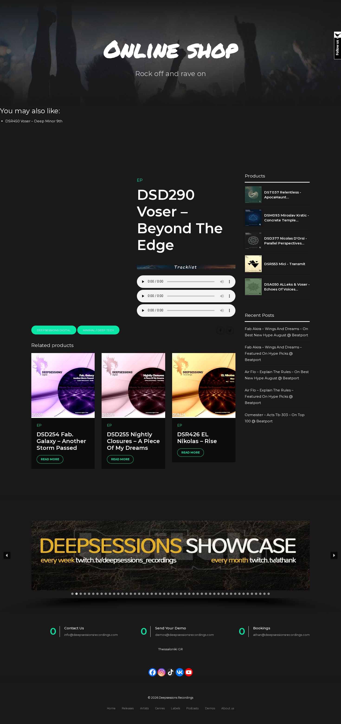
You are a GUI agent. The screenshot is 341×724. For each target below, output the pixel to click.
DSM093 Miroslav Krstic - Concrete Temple (286, 217)
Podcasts (192, 708)
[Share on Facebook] (220, 330)
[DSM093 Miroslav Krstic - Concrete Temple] (253, 217)
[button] (6, 555)
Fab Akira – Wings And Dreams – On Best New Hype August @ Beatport (276, 332)
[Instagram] (162, 672)
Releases (128, 708)
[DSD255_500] (133, 385)
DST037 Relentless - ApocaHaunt (282, 194)
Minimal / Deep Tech (98, 330)
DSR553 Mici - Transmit (284, 264)
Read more (50, 459)
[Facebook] (152, 672)
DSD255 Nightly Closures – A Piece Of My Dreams (133, 441)
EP (140, 180)
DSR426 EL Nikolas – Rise (197, 437)
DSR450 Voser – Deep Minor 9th (33, 121)
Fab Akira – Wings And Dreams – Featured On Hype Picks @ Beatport (273, 353)
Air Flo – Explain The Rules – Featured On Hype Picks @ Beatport (269, 396)
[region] (170, 563)
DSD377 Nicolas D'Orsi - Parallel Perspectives (285, 240)
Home (111, 708)
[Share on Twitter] (230, 330)
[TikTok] (171, 672)
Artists (144, 708)
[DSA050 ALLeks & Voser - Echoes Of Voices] (253, 286)
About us (227, 708)
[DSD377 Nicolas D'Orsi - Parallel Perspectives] (253, 240)
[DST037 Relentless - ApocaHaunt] (253, 194)
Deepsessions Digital (54, 330)
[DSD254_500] (63, 385)
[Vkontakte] (180, 672)
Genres (160, 708)
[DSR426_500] (203, 385)
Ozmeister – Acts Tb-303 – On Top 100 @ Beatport (275, 418)
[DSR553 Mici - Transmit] (253, 263)
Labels (175, 708)
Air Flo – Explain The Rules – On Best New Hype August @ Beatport (277, 375)
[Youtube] (189, 672)
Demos (210, 708)
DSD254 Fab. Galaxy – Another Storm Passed (61, 441)
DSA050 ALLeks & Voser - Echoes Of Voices (287, 286)
